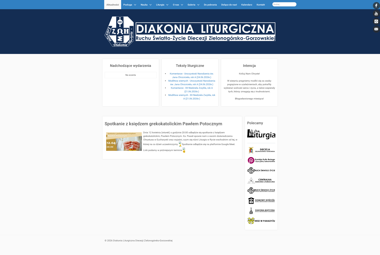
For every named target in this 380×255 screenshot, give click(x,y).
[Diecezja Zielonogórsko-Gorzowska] (261, 150)
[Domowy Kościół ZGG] (261, 200)
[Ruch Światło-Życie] (261, 170)
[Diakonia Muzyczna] (261, 210)
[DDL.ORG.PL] (190, 31)
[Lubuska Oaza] (261, 190)
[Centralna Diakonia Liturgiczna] (261, 180)
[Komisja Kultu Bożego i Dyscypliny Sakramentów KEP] (261, 160)
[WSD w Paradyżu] (261, 221)
